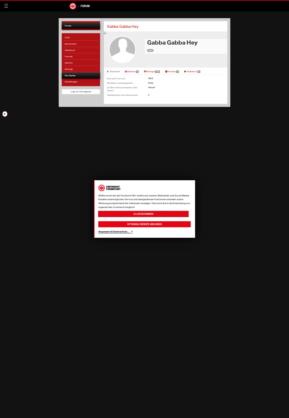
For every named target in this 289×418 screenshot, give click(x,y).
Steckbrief (114, 71)
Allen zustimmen (143, 214)
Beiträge (152, 71)
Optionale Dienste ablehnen (144, 224)
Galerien (132, 71)
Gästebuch (192, 71)
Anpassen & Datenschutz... (114, 231)
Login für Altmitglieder (81, 91)
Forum (85, 6)
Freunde (172, 71)
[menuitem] (81, 38)
